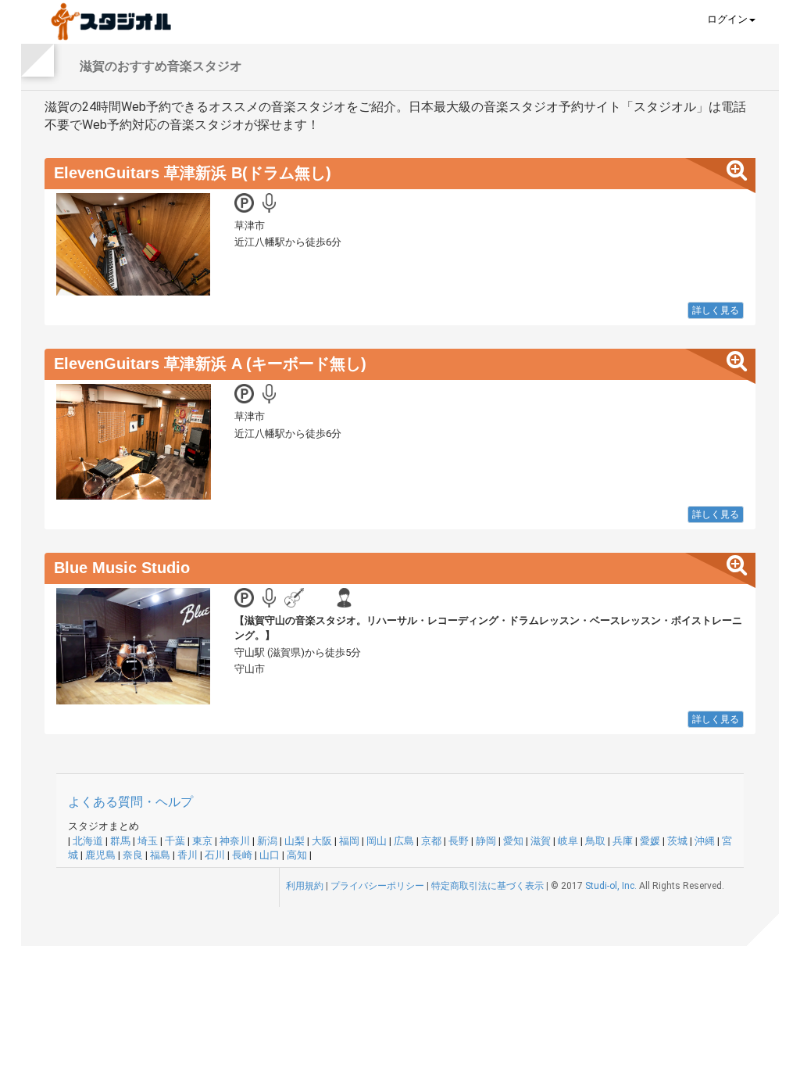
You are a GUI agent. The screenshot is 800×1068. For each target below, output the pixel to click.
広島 (404, 841)
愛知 (513, 841)
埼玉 (148, 841)
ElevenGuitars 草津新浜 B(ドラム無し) (192, 172)
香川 (187, 855)
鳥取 (595, 841)
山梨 (294, 841)
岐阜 (568, 841)
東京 (202, 841)
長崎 (242, 855)
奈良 (133, 855)
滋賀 (540, 841)
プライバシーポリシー (377, 885)
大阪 (322, 841)
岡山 (376, 841)
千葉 (175, 841)
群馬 (120, 841)
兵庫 (622, 841)
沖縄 (705, 841)
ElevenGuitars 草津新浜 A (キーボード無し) (210, 363)
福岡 (349, 841)
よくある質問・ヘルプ (130, 801)
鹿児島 (100, 855)
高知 (297, 855)
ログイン (727, 19)
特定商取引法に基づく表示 (487, 885)
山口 (269, 855)
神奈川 (235, 841)
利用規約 (304, 885)
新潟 (267, 841)
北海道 (88, 841)
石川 (215, 855)
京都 (431, 841)
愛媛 (650, 841)
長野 (458, 841)
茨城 (677, 841)
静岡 (486, 841)
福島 (160, 855)
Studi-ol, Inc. (611, 885)
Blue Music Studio (122, 567)
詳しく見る (715, 310)
